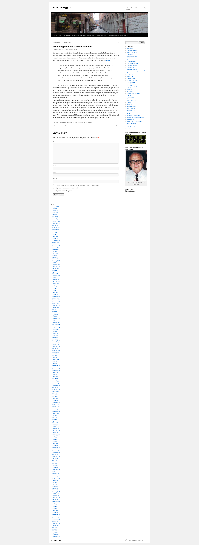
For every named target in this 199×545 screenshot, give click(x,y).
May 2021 (55, 313)
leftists (108, 60)
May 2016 (55, 397)
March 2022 (55, 294)
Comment (56, 142)
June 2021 (55, 311)
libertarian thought (72, 122)
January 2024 (55, 262)
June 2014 (55, 439)
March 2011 (55, 512)
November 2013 (56, 452)
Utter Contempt (131, 127)
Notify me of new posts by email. (64, 191)
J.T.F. (117, 42)
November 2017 (56, 369)
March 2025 (55, 238)
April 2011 (55, 510)
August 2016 (55, 391)
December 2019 (56, 344)
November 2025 (56, 223)
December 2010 (56, 518)
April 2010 (55, 533)
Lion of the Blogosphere (133, 86)
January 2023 (55, 277)
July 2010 (54, 527)
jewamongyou (73, 49)
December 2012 (56, 473)
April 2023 (55, 272)
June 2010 (55, 529)
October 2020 (55, 326)
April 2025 (55, 236)
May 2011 (55, 508)
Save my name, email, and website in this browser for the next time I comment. (77, 185)
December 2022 (56, 279)
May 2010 (55, 531)
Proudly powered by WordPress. (135, 540)
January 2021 (55, 320)
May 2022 (55, 290)
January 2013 (55, 471)
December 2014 (56, 428)
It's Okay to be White (132, 80)
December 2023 (56, 264)
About (60, 35)
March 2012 (55, 490)
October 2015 (55, 410)
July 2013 (54, 460)
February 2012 (56, 492)
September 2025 (56, 227)
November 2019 (56, 346)
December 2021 (56, 300)
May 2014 (55, 441)
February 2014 (56, 447)
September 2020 (56, 328)
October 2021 (55, 303)
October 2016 (55, 387)
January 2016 (55, 404)
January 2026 (55, 220)
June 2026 (55, 210)
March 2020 (55, 339)
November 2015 (56, 408)
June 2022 (55, 288)
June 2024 (55, 253)
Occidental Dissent (131, 99)
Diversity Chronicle (132, 65)
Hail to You (130, 74)
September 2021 (56, 305)
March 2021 (55, 316)
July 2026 (54, 208)
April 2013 (55, 465)
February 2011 (56, 514)
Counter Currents (131, 61)
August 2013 (55, 458)
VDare (128, 128)
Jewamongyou (61, 7)
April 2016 (55, 398)
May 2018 (55, 361)
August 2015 (55, 413)
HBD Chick (130, 76)
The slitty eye (130, 119)
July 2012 (54, 482)
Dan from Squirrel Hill (132, 63)
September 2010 (56, 523)
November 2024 (56, 246)
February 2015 (56, 424)
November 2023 (56, 266)
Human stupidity (131, 78)
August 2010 (55, 525)
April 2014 (55, 443)
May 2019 (55, 356)
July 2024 (54, 251)
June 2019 (55, 354)
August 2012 (55, 480)
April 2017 (55, 376)
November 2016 (56, 385)
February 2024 (56, 261)
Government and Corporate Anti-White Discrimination (111, 35)
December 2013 (56, 451)
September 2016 (56, 389)
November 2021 (56, 302)
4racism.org (130, 48)
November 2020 (56, 324)
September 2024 (56, 249)
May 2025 (55, 234)
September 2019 (56, 350)
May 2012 (55, 486)
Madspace (129, 89)
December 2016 (56, 383)
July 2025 (54, 231)
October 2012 (55, 477)
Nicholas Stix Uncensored (133, 93)
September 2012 (56, 478)
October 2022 (55, 283)
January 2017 (55, 382)
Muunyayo (129, 91)
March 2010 (55, 534)
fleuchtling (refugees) (132, 69)
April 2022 (55, 292)
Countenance (130, 60)
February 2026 (56, 218)
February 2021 (56, 318)
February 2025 (56, 240)
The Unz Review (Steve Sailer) (134, 121)
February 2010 (56, 536)
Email (55, 172)
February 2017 (56, 380)
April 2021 (55, 315)
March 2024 (55, 259)
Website (55, 179)
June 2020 (55, 333)
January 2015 (55, 426)
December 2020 (56, 322)
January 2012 (55, 493)
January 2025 (55, 242)
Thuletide (129, 125)
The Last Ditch (130, 112)
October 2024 (55, 247)
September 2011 (56, 501)
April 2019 (55, 357)
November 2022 (56, 281)
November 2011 (56, 497)
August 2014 (55, 436)
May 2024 (55, 255)
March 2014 (55, 445)
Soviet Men (130, 104)
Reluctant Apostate (131, 101)
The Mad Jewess (131, 114)
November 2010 (56, 519)
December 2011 (56, 495)
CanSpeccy (130, 58)
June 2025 (55, 233)
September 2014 (56, 434)
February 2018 (56, 365)
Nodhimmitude (130, 97)
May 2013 (55, 464)
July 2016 (54, 393)
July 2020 (54, 331)
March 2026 (55, 216)
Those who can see (131, 123)
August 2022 (55, 285)
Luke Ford (129, 87)
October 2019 (55, 348)
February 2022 (56, 296)
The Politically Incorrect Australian (135, 117)
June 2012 (55, 484)
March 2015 (55, 423)
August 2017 (55, 372)
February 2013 (56, 469)
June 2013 (55, 462)
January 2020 (55, 342)
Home (55, 35)
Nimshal (129, 95)
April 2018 (55, 363)
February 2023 (56, 275)
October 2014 (55, 432)
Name (55, 165)
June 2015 (55, 417)
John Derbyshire (131, 82)
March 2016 (55, 400)
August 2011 (55, 503)
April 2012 (55, 488)
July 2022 (54, 287)
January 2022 (55, 298)
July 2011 (54, 505)
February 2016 (56, 402)
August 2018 (55, 359)
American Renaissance (132, 52)
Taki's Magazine (131, 108)
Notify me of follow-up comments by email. (66, 188)
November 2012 (56, 475)
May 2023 (55, 270)
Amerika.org (130, 54)
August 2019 (55, 352)
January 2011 (55, 516)
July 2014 (54, 438)
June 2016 (55, 395)
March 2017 (55, 378)
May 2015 (55, 419)
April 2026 (55, 214)
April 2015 (55, 421)
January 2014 (55, 449)
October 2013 (55, 454)
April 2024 (55, 257)
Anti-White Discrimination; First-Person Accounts (79, 35)
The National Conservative (133, 115)
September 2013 (56, 456)
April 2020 (55, 337)
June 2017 (55, 374)
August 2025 (55, 229)
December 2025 (56, 221)
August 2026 (55, 207)
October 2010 (55, 521)
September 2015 (56, 411)
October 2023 (55, 268)
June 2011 (55, 506)
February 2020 (56, 341)
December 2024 (56, 244)
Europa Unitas (130, 67)
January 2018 (55, 367)
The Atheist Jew (131, 110)
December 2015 (56, 406)
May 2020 (55, 335)
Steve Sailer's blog (131, 106)
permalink (88, 122)
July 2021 (54, 309)
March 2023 (55, 274)
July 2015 (54, 415)
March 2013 (55, 467)
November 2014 (56, 430)
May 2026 (55, 212)
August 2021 (55, 307)
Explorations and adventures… (62, 42)
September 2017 (56, 370)
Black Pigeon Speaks (132, 56)
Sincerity (129, 102)
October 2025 (55, 225)
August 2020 (55, 329)
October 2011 (55, 499)
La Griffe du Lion (131, 84)
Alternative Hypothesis (132, 50)
